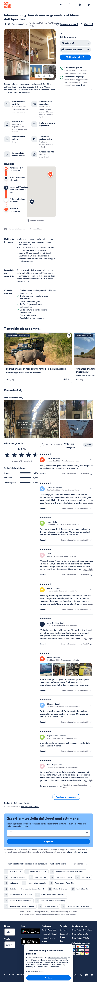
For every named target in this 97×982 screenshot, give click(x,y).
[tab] (37, 863)
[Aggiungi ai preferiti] (69, 335)
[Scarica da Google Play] (30, 931)
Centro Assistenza (49, 930)
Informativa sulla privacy (78, 852)
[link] (38, 357)
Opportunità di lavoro (64, 935)
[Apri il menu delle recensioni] (90, 459)
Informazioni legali (49, 934)
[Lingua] (80, 5)
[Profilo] (89, 5)
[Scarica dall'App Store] (30, 941)
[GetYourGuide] (7, 5)
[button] (14, 24)
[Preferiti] (62, 5)
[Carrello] (71, 5)
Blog (61, 941)
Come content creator (80, 934)
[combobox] (71, 447)
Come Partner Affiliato (80, 938)
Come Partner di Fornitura (81, 930)
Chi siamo (63, 930)
